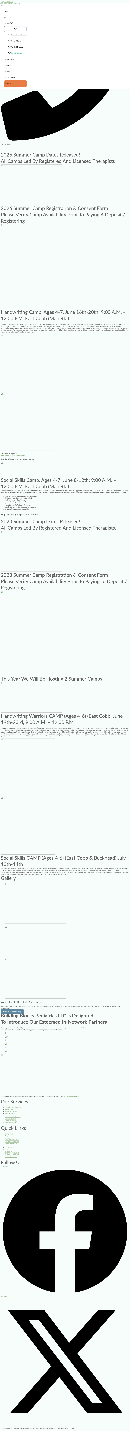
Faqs (6, 1136)
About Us (7, 17)
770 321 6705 (6, 149)
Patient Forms (9, 59)
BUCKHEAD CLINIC (12, 1142)
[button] (11, 23)
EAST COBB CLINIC (12, 1140)
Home (6, 11)
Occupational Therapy (19, 35)
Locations (8, 1138)
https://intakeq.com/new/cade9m (13, 455)
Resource (7, 65)
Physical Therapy (17, 47)
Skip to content (7, 2)
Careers (7, 71)
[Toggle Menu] (15, 29)
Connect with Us (10, 77)
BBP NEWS (9, 1134)
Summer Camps (16, 53)
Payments (7, 83)
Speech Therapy (16, 41)
